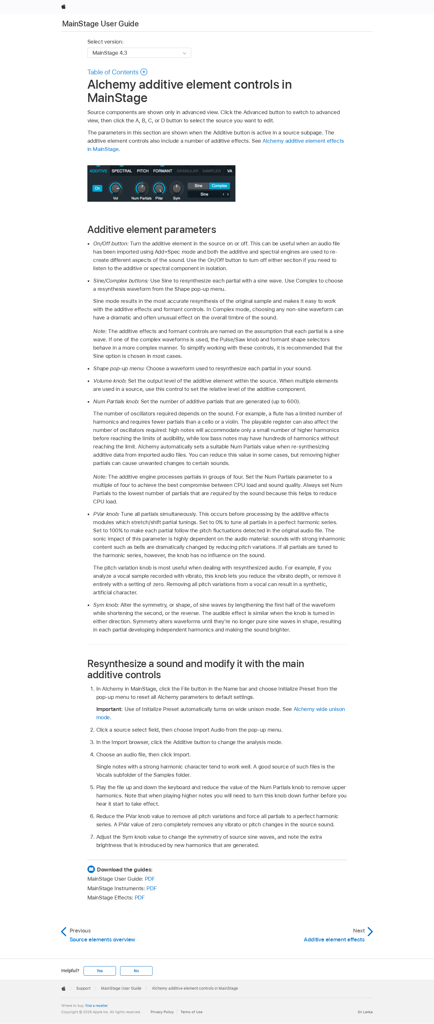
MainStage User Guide (100, 23)
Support (83, 988)
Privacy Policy (162, 1012)
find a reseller (96, 1005)
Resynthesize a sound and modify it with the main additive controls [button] (195, 669)
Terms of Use (191, 1012)
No (136, 971)
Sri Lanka (365, 1012)
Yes (100, 971)
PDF (150, 879)
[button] (117, 72)
